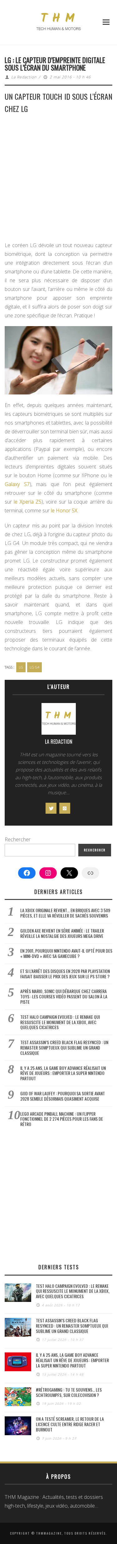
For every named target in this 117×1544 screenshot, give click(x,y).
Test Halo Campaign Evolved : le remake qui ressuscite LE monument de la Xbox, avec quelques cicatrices (60, 1022)
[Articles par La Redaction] (58, 720)
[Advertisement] (58, 179)
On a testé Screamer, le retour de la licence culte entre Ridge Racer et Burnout (70, 1424)
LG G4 (34, 667)
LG (21, 667)
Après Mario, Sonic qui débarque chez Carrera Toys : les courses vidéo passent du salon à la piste (63, 996)
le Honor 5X (64, 510)
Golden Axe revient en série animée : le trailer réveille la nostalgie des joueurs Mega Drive (62, 933)
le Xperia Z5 (27, 501)
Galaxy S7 (17, 484)
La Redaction (24, 77)
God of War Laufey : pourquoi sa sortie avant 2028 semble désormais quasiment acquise (62, 1096)
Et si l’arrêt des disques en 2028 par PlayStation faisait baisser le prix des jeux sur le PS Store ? (65, 974)
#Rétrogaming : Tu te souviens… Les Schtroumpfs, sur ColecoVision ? (69, 1392)
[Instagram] (64, 808)
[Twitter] (51, 808)
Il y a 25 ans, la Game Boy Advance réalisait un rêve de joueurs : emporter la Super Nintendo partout (63, 1073)
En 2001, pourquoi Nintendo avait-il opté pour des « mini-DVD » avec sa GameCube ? (66, 953)
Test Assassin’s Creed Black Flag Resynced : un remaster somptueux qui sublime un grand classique (64, 1047)
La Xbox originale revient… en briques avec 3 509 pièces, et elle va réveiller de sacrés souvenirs (65, 913)
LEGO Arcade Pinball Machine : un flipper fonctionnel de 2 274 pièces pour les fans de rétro (61, 1119)
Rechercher (18, 839)
